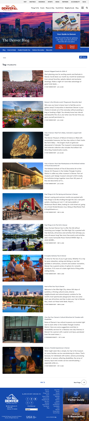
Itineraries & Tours (52, 50)
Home (4, 57)
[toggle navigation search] (87, 7)
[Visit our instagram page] (27, 403)
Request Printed (72, 47)
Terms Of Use (56, 412)
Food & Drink (60, 8)
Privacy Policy (56, 411)
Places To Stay (45, 396)
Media (57, 2)
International (56, 394)
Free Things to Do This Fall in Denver (55, 225)
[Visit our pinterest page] (31, 403)
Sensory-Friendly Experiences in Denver (57, 348)
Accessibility (75, 2)
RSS (42, 382)
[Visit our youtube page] (35, 399)
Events (42, 8)
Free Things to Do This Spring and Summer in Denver (61, 194)
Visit (25, 2)
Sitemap (57, 409)
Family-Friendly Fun (24, 50)
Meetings (32, 2)
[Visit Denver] (10, 8)
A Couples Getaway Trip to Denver (55, 256)
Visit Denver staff (51, 87)
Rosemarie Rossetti (51, 337)
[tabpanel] (44, 29)
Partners (65, 2)
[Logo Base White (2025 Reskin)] (11, 398)
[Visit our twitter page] (31, 399)
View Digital (61, 47)
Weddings (42, 2)
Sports (50, 2)
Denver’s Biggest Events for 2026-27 (55, 71)
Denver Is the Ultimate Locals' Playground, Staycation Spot (63, 102)
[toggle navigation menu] (82, 7)
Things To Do (35, 8)
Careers (57, 401)
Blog (84, 2)
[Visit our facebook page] (27, 399)
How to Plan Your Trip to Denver (54, 286)
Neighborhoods (69, 8)
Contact (57, 393)
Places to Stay (50, 8)
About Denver (45, 404)
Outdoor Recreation (38, 50)
